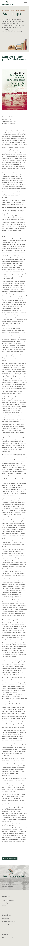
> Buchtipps (5, 903)
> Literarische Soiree (8, 900)
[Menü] (25, 3)
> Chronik (4, 906)
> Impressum (6, 918)
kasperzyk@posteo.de (12, 938)
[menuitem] (25, 3)
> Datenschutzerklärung (9, 921)
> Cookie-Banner (7, 925)
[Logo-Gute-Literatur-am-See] (12, 3)
